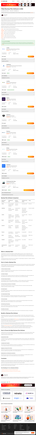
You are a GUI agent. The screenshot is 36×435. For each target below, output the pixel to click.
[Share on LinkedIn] (17, 10)
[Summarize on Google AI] (15, 10)
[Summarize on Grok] (18, 10)
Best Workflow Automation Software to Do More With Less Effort (11, 371)
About (9, 425)
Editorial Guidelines (29, 430)
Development (21, 425)
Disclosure (28, 429)
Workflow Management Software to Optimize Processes (10, 369)
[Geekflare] (4, 1)
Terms (27, 425)
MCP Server (15, 425)
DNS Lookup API (3, 429)
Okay (32, 432)
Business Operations (3, 7)
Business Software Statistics (8, 325)
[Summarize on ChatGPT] (14, 10)
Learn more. (31, 12)
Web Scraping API (4, 425)
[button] (34, 1)
